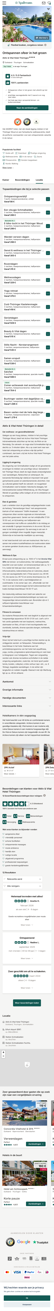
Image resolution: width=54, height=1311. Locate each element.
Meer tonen (7, 167)
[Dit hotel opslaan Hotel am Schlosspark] (5, 1163)
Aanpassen (27, 1305)
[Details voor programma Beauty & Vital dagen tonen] (48, 334)
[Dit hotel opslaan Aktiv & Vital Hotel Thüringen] (48, 9)
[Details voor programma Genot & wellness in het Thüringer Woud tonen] (48, 253)
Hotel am (19, 1189)
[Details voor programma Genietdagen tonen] (48, 320)
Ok (27, 1298)
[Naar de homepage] (23, 3)
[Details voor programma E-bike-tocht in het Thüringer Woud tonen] (48, 226)
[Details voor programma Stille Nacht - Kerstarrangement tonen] (48, 347)
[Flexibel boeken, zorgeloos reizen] (45, 45)
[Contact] (44, 3)
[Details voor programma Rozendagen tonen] (48, 267)
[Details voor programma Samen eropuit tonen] (48, 361)
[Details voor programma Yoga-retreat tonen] (48, 293)
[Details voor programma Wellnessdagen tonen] (48, 280)
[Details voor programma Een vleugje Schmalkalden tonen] (48, 213)
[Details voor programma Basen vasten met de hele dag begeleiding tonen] (48, 415)
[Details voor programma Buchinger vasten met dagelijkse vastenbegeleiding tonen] (48, 401)
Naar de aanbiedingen (27, 108)
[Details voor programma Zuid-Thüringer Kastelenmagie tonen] (48, 307)
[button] (27, 1065)
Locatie (39, 180)
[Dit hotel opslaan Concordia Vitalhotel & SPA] (5, 1103)
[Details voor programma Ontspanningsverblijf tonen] (48, 199)
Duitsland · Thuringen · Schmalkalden (19, 62)
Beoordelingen (22, 180)
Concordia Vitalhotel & (22, 1129)
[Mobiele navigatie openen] (4, 3)
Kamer (6, 180)
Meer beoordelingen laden (27, 1003)
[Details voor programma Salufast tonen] (48, 374)
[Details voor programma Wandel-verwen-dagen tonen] (48, 240)
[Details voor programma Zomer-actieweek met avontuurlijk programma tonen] (48, 388)
